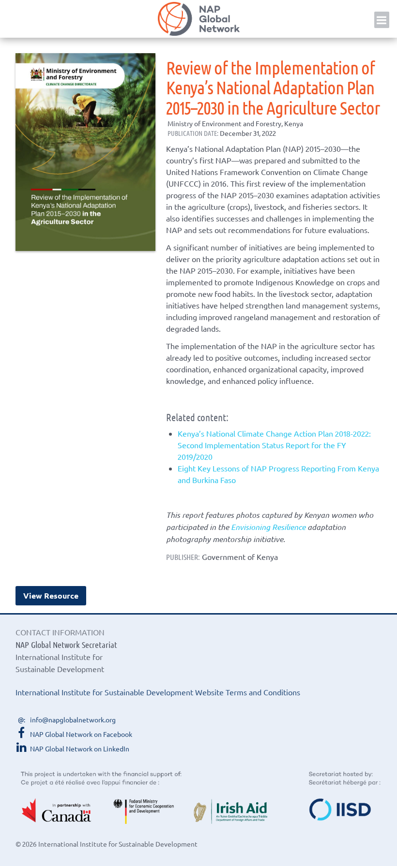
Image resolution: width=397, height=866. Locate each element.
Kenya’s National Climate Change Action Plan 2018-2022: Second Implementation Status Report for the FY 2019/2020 (274, 444)
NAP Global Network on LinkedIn (79, 748)
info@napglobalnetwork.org (73, 719)
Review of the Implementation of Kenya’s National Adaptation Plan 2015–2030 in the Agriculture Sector (273, 87)
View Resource (50, 595)
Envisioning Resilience (268, 527)
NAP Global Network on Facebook (81, 734)
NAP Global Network (198, 19)
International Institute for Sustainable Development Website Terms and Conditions (157, 692)
